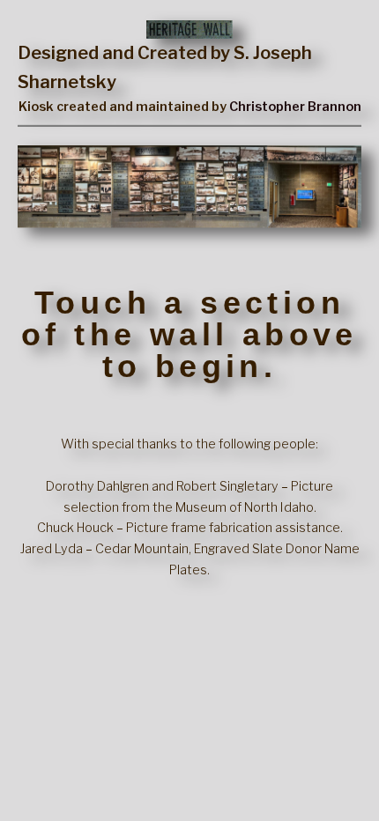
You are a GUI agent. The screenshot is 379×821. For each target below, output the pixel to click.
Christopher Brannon (295, 107)
